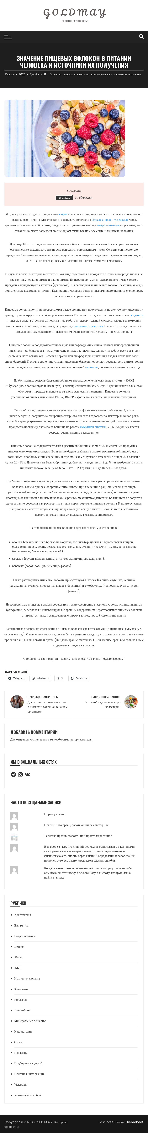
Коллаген (20, 999)
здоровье (64, 214)
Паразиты (20, 1052)
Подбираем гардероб (28, 1063)
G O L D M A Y (74, 12)
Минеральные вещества (30, 1021)
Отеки (18, 1042)
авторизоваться (80, 739)
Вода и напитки (25, 936)
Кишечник (21, 989)
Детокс (19, 946)
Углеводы (74, 191)
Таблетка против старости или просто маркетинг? (78, 836)
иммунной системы (93, 427)
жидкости (136, 315)
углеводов (121, 219)
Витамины (21, 925)
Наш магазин (23, 1031)
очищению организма (88, 326)
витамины (91, 367)
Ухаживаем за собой (27, 1095)
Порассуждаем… (55, 814)
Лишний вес (22, 1010)
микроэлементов (108, 225)
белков (96, 219)
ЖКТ (17, 968)
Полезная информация (29, 1074)
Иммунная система (27, 978)
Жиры (18, 957)
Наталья (85, 197)
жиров (106, 219)
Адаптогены (22, 915)
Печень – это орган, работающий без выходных (76, 825)
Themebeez (134, 1122)
